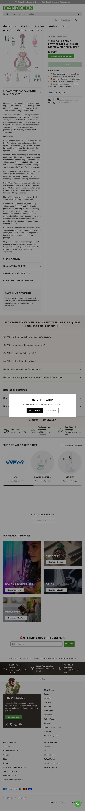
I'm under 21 (51, 410)
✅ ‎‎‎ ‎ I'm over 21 (34, 410)
